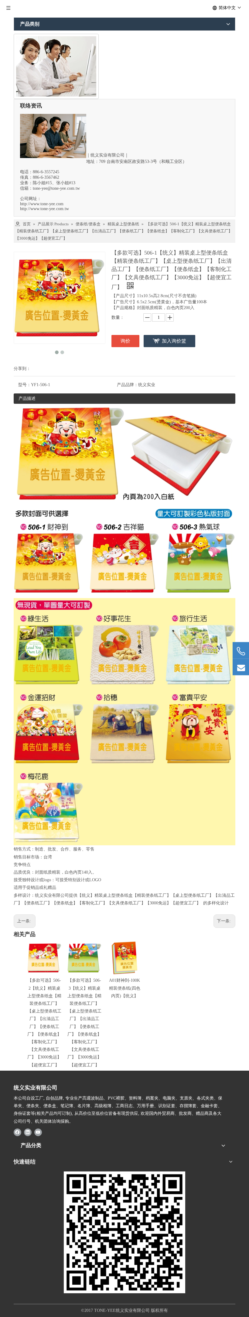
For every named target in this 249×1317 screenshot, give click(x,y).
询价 (125, 340)
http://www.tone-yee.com (41, 204)
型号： (24, 384)
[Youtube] (38, 1132)
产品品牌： (127, 384)
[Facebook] (17, 1132)
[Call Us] (241, 651)
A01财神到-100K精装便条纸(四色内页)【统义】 (124, 988)
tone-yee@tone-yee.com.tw (56, 188)
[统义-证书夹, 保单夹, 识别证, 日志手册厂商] (124, 1232)
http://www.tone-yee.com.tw (44, 208)
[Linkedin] (28, 1132)
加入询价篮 (174, 340)
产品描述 (27, 398)
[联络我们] (56, 66)
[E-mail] (241, 667)
